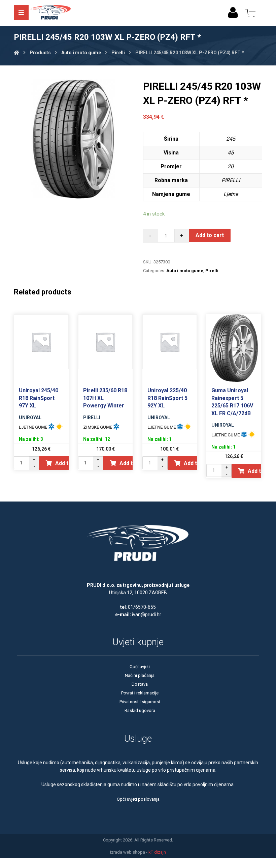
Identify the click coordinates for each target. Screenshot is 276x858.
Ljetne (230, 194)
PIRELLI (230, 180)
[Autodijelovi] (50, 13)
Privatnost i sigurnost (139, 701)
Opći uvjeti (140, 666)
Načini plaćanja (139, 675)
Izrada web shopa (127, 852)
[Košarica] (250, 12)
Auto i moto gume (184, 270)
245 (230, 139)
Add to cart (210, 235)
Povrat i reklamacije (140, 692)
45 (231, 152)
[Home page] (16, 52)
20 (231, 166)
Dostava (140, 684)
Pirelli (211, 270)
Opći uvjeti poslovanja (138, 799)
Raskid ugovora (140, 710)
